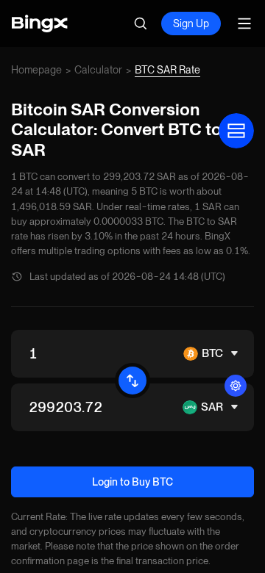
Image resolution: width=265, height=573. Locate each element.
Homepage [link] (36, 70)
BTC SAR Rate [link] (167, 70)
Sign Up (191, 23)
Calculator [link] (98, 70)
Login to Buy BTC (132, 482)
